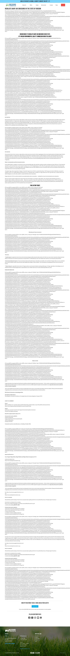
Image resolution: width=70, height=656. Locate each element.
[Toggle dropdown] (27, 5)
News (57, 5)
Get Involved (43, 5)
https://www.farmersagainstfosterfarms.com (15, 492)
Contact (51, 5)
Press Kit (36, 635)
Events (37, 5)
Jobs (36, 641)
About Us (24, 5)
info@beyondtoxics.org (25, 648)
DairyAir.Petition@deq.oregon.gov (11, 411)
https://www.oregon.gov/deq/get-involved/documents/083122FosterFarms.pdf (20, 503)
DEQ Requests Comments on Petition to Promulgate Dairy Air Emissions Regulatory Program (22, 396)
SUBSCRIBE (35, 606)
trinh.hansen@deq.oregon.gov (15, 512)
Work (31, 5)
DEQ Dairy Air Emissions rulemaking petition (14, 392)
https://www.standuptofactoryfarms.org (12, 460)
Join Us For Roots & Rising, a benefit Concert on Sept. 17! (35, 1)
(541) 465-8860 (10, 643)
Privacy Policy (62, 652)
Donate (63, 5)
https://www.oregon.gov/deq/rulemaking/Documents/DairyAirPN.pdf (18, 406)
